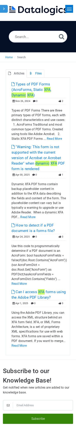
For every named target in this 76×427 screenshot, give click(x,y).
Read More (54, 139)
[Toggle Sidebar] (4, 9)
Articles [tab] (19, 73)
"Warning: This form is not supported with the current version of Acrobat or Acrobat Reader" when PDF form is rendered (38, 158)
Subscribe (38, 419)
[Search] (61, 36)
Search (21, 57)
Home (9, 57)
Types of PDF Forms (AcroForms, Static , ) (31, 89)
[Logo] (38, 10)
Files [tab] (38, 73)
